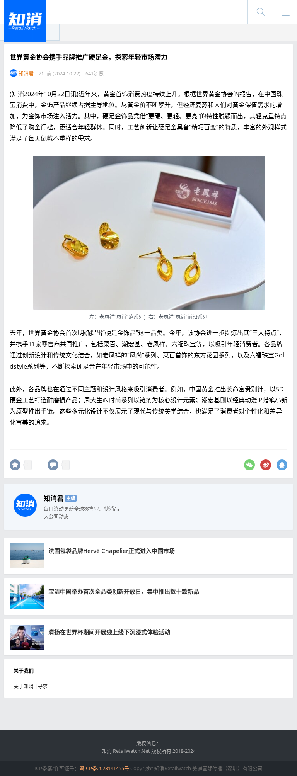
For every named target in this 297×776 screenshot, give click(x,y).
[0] (15, 464)
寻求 (43, 685)
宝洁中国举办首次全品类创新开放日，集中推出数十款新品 (123, 591)
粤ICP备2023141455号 (104, 768)
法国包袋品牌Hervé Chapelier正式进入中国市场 (111, 551)
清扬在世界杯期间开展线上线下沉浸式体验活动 (109, 632)
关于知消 (24, 685)
